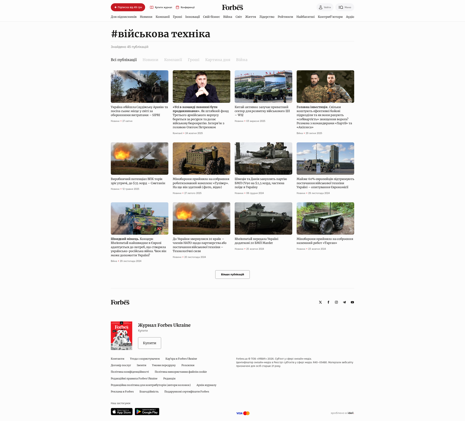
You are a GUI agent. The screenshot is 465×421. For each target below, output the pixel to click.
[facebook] (328, 302)
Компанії (163, 17)
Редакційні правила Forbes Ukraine (134, 378)
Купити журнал (163, 7)
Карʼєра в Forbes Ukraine (181, 358)
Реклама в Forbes (122, 391)
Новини (146, 17)
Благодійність (149, 391)
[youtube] (352, 302)
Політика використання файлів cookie (181, 371)
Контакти (117, 358)
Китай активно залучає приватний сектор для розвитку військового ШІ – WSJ (262, 111)
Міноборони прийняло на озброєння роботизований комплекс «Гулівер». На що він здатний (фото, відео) (201, 183)
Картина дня (217, 59)
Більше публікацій (232, 274)
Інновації (192, 17)
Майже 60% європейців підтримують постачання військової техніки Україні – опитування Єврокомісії (325, 183)
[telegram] (344, 302)
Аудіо (350, 17)
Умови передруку (164, 365)
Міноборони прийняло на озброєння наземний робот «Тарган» (325, 241)
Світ (239, 17)
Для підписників (124, 17)
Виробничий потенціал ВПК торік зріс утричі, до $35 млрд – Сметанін (138, 181)
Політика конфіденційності (130, 371)
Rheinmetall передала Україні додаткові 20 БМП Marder (256, 241)
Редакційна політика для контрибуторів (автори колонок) (151, 385)
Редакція (169, 378)
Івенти (141, 365)
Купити (149, 343)
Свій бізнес (211, 17)
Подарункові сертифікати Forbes (186, 391)
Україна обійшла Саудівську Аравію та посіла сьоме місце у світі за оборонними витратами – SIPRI (139, 111)
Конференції (188, 7)
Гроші (177, 17)
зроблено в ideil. (342, 413)
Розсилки (187, 365)
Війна (227, 17)
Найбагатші (305, 17)
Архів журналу (206, 385)
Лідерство (266, 17)
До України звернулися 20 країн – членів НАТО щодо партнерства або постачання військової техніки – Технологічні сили (200, 245)
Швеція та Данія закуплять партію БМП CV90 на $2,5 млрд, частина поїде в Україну (261, 183)
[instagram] (336, 302)
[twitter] (320, 302)
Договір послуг (121, 365)
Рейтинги (285, 17)
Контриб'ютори (330, 17)
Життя (250, 17)
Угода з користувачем (145, 358)
